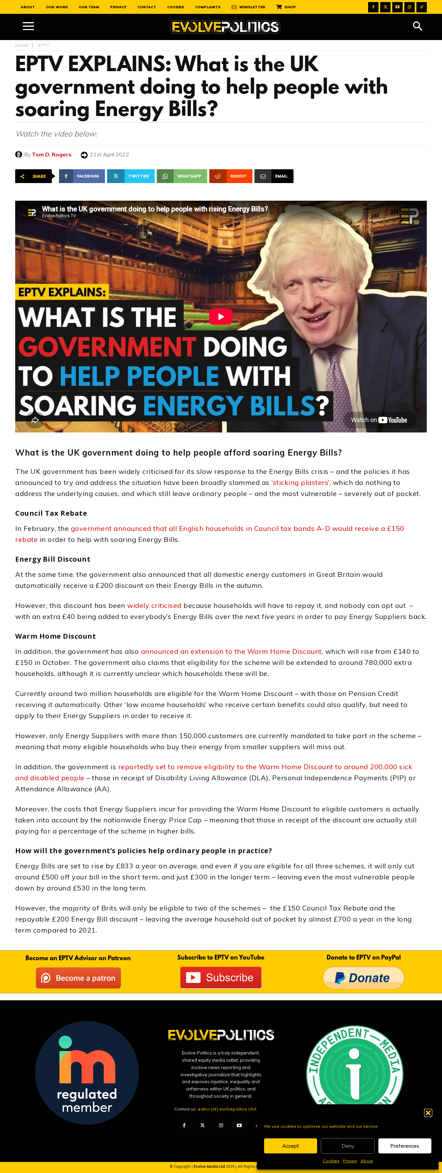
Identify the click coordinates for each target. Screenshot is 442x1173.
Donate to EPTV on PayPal (364, 958)
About (367, 1160)
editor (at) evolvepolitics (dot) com (233, 1109)
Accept (290, 1146)
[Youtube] (397, 7)
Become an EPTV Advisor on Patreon (78, 958)
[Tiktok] (421, 7)
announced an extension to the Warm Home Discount (231, 651)
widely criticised (154, 605)
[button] (428, 1112)
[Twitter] (385, 7)
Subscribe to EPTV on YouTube (221, 958)
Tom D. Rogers (51, 154)
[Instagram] (409, 7)
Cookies (331, 1160)
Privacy (350, 1160)
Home (21, 45)
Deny (348, 1146)
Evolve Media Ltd (210, 1166)
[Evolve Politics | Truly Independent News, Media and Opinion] (225, 27)
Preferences (404, 1146)
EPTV (43, 45)
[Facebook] (373, 7)
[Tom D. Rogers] (19, 154)
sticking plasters (300, 482)
